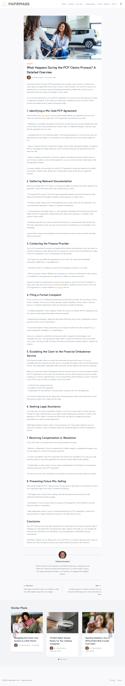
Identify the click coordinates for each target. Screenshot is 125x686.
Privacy (112, 680)
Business (107, 4)
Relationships (90, 4)
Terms (119, 680)
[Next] (110, 635)
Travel (99, 4)
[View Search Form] (121, 4)
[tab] (58, 659)
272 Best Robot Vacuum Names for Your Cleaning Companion (61, 640)
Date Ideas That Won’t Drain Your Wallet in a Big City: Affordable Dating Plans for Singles (41, 589)
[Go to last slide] (14, 635)
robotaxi (60, 287)
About (64, 4)
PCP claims (45, 115)
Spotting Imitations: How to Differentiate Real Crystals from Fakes (97, 640)
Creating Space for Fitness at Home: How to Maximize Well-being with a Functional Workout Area (84, 590)
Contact (71, 4)
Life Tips (30, 63)
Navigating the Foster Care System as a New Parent (26, 639)
